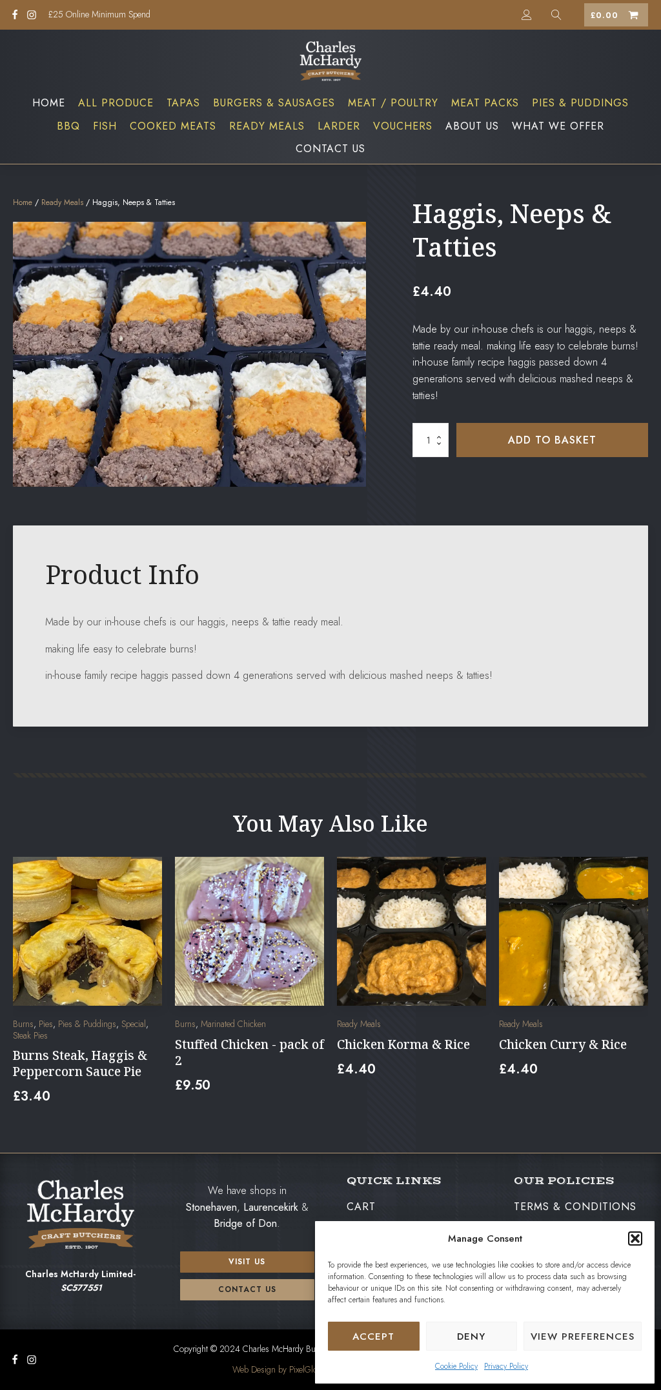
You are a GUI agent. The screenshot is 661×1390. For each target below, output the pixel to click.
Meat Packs (485, 102)
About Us (472, 126)
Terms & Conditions (575, 1206)
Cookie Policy (456, 1366)
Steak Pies (30, 1035)
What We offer (558, 126)
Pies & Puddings (580, 102)
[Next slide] (637, 989)
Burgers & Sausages (274, 102)
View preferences (583, 1336)
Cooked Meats (173, 126)
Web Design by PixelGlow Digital (290, 1369)
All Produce (116, 102)
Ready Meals (267, 126)
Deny (471, 1336)
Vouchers (402, 126)
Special (133, 1023)
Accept (373, 1336)
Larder (339, 126)
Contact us (247, 1289)
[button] (635, 1238)
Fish (105, 126)
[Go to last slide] (23, 989)
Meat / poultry (393, 102)
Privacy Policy (506, 1366)
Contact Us (330, 148)
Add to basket (552, 440)
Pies (46, 1023)
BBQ (68, 126)
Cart (361, 1206)
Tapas (183, 102)
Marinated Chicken (233, 1023)
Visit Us (247, 1262)
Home (48, 102)
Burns (23, 1023)
